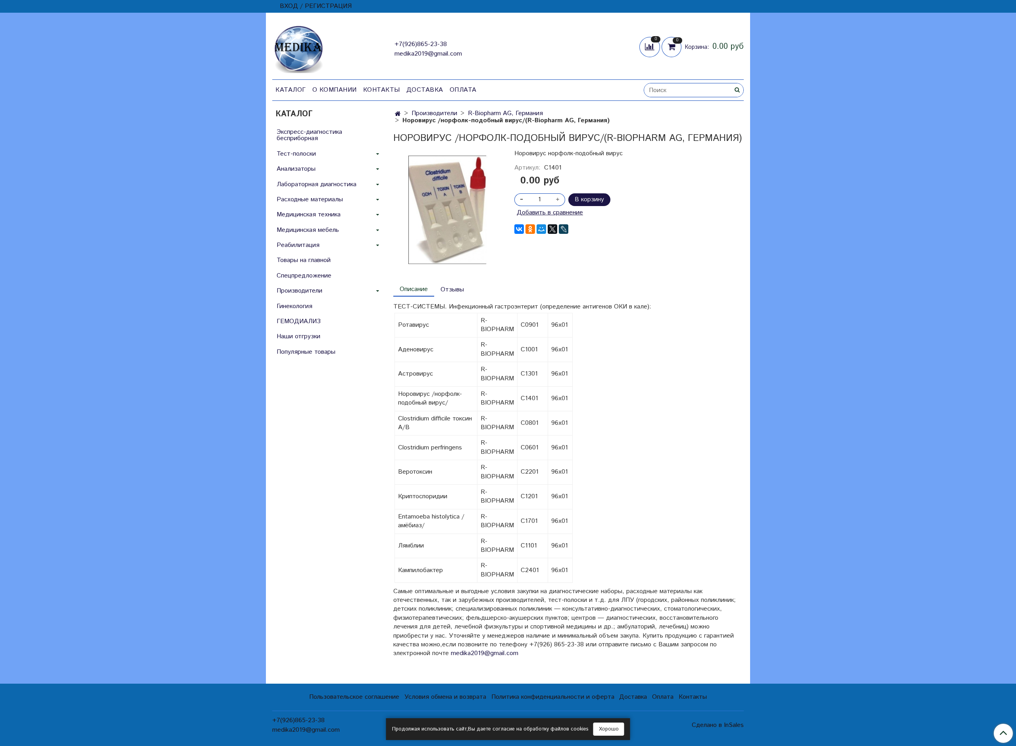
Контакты (381, 89)
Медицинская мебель (308, 230)
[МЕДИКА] (298, 47)
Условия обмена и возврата (445, 697)
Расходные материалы (310, 199)
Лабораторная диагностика (316, 184)
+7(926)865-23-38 (420, 44)
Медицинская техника (309, 214)
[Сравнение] (650, 46)
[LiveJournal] (563, 229)
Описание (414, 289)
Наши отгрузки (298, 336)
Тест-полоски (296, 153)
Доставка (424, 89)
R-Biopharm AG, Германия (505, 113)
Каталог (290, 89)
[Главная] (398, 114)
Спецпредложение (304, 275)
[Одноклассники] (530, 229)
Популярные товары (306, 352)
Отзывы (452, 289)
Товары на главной (304, 260)
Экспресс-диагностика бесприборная (309, 135)
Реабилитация (298, 245)
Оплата (463, 89)
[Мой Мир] (541, 229)
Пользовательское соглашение (354, 697)
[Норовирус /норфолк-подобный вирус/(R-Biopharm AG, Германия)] (447, 209)
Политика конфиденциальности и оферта (552, 697)
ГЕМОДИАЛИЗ (299, 321)
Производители (434, 113)
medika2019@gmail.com (428, 53)
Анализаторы (296, 168)
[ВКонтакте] (519, 229)
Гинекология (294, 306)
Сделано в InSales (718, 725)
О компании (334, 89)
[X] (552, 229)
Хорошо (609, 729)
